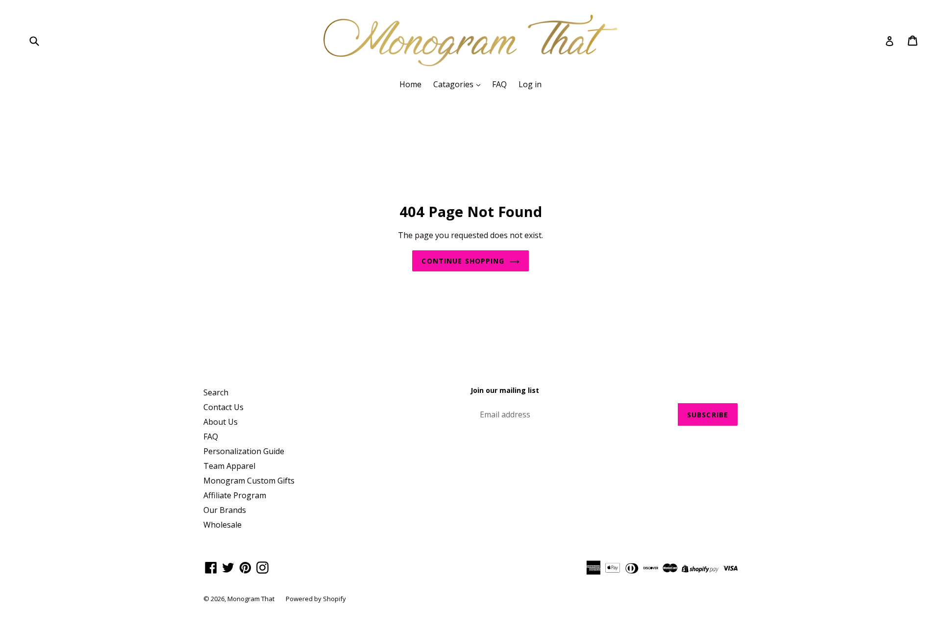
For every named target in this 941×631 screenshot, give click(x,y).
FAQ (499, 84)
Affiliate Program (234, 495)
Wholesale (222, 524)
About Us (220, 421)
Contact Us (223, 407)
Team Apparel (229, 466)
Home (410, 84)
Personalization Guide (243, 451)
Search (215, 392)
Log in (530, 84)
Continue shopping (462, 261)
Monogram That (251, 598)
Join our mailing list (504, 391)
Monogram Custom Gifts (249, 480)
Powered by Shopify (316, 598)
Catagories (454, 84)
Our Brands (224, 510)
